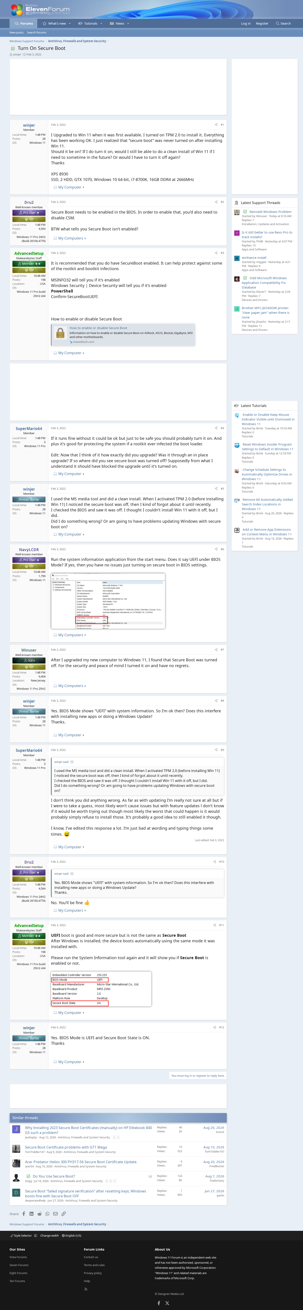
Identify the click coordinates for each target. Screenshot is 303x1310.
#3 (222, 253)
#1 (222, 125)
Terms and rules (94, 1265)
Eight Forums (18, 1273)
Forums (26, 23)
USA (42, 284)
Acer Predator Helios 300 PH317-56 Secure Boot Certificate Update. (81, 1161)
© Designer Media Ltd (169, 1294)
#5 (222, 489)
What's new (57, 23)
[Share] (216, 124)
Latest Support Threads (260, 202)
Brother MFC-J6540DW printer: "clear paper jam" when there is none (265, 312)
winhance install (254, 257)
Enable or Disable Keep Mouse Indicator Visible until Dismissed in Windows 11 (268, 419)
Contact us (91, 1257)
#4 (222, 428)
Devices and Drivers (255, 300)
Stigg (28, 1181)
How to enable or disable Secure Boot (98, 328)
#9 (222, 750)
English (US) (73, 1235)
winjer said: (61, 762)
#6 (222, 549)
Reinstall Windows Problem (270, 211)
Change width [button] (49, 1235)
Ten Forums (17, 1281)
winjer (17, 54)
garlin (220, 1195)
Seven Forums (19, 1265)
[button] (69, 23)
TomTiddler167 (35, 1152)
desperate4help (35, 1200)
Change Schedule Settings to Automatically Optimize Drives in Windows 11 (267, 474)
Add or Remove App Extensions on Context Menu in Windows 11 (267, 531)
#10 (221, 862)
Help (87, 1281)
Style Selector (22, 1235)
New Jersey (38, 680)
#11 (221, 925)
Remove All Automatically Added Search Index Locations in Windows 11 (267, 504)
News (120, 23)
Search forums (36, 32)
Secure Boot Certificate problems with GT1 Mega (66, 1147)
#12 (221, 1027)
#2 (222, 202)
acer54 (29, 1166)
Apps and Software (254, 249)
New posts (17, 32)
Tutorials (90, 23)
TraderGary (217, 1180)
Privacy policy (93, 1273)
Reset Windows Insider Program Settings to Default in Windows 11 (268, 446)
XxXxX (220, 1132)
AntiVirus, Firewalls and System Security (84, 1137)
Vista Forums (18, 1257)
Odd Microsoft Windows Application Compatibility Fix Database (264, 282)
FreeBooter (216, 1166)
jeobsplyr (31, 1137)
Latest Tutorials (254, 405)
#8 (222, 701)
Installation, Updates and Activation (265, 224)
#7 (222, 650)
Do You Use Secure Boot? (54, 1176)
